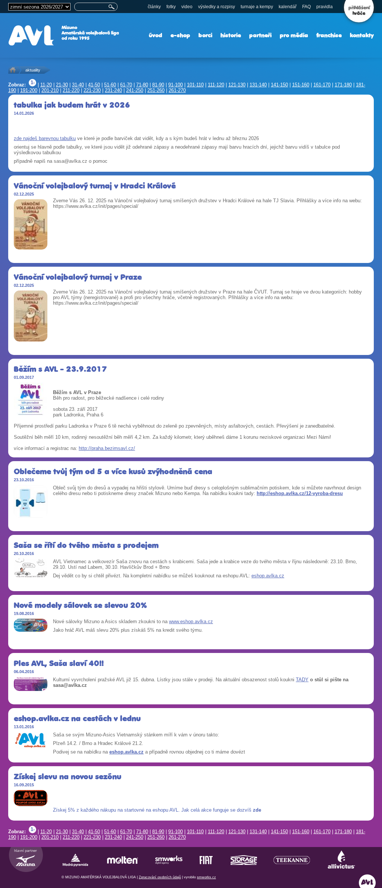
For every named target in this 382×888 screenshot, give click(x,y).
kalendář (288, 6)
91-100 (175, 85)
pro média (294, 35)
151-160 (300, 85)
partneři (260, 35)
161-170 (322, 85)
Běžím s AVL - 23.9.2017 (60, 369)
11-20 (46, 85)
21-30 (62, 85)
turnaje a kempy (257, 6)
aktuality (32, 70)
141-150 (279, 85)
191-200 (28, 90)
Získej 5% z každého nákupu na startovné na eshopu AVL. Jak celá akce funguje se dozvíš (157, 810)
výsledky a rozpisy (216, 6)
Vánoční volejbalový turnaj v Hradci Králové (95, 185)
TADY (302, 679)
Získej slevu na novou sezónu (67, 776)
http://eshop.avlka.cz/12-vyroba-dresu (300, 493)
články (154, 6)
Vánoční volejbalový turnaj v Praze (78, 277)
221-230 (92, 90)
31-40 (78, 85)
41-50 (94, 85)
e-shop (180, 35)
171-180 (343, 85)
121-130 (236, 85)
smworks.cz (206, 877)
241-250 (134, 90)
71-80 (142, 85)
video (186, 6)
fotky (171, 6)
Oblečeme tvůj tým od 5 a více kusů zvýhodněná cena (113, 471)
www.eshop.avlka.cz (191, 621)
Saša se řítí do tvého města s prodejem (86, 545)
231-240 (113, 90)
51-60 (110, 85)
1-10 (32, 83)
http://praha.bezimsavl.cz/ (107, 448)
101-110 (195, 85)
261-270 (177, 90)
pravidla (324, 6)
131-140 (258, 85)
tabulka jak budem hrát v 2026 (72, 105)
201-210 (50, 90)
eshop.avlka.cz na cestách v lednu (77, 718)
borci (205, 35)
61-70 (126, 85)
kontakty (362, 35)
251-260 (156, 90)
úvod (155, 35)
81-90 (158, 85)
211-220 (71, 90)
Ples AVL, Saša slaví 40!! (59, 663)
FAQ (306, 6)
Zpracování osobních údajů (160, 877)
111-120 (216, 85)
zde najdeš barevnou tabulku (45, 138)
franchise (329, 35)
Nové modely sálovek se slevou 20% (80, 605)
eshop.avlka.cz (267, 575)
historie (230, 35)
